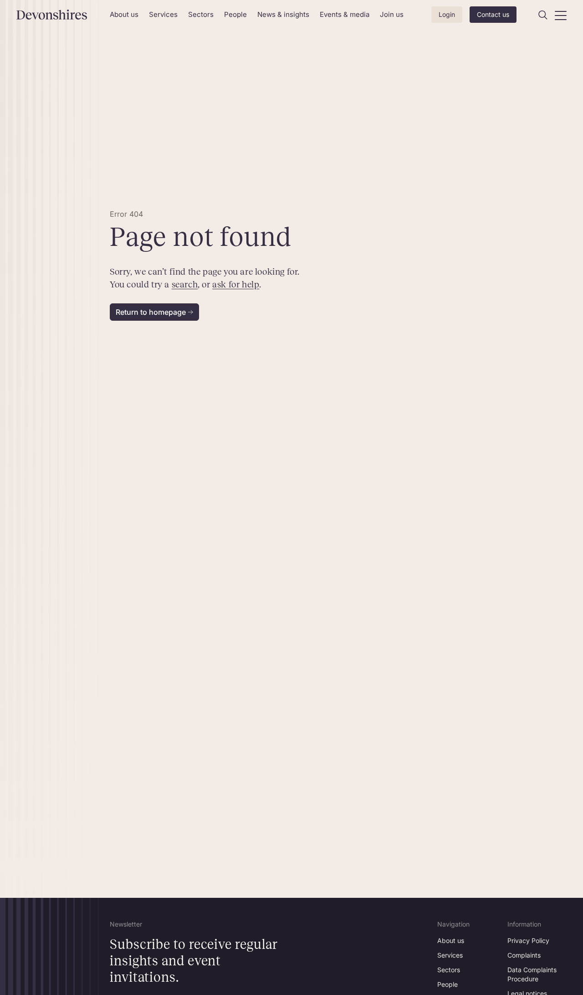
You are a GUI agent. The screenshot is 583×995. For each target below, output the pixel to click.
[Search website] (542, 15)
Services (163, 14)
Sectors (201, 14)
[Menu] (561, 15)
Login (447, 14)
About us (124, 14)
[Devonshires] (57, 15)
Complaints (524, 955)
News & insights (283, 14)
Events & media (344, 14)
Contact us (493, 14)
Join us (392, 14)
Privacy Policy (528, 940)
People (235, 14)
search (185, 284)
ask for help (235, 284)
